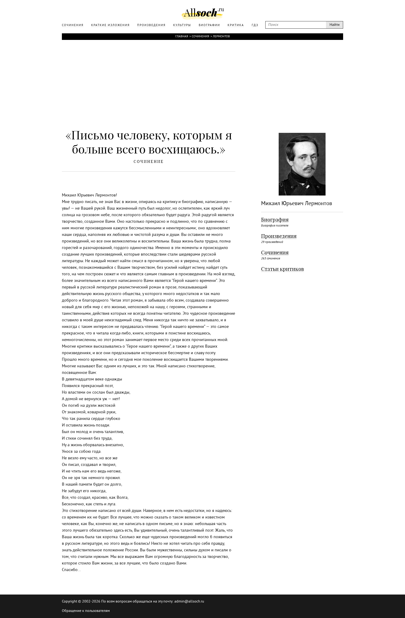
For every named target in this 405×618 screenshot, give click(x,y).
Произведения (278, 236)
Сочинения (200, 36)
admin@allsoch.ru (189, 601)
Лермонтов (221, 36)
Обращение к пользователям (86, 611)
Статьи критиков (282, 269)
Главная (181, 36)
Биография (275, 220)
